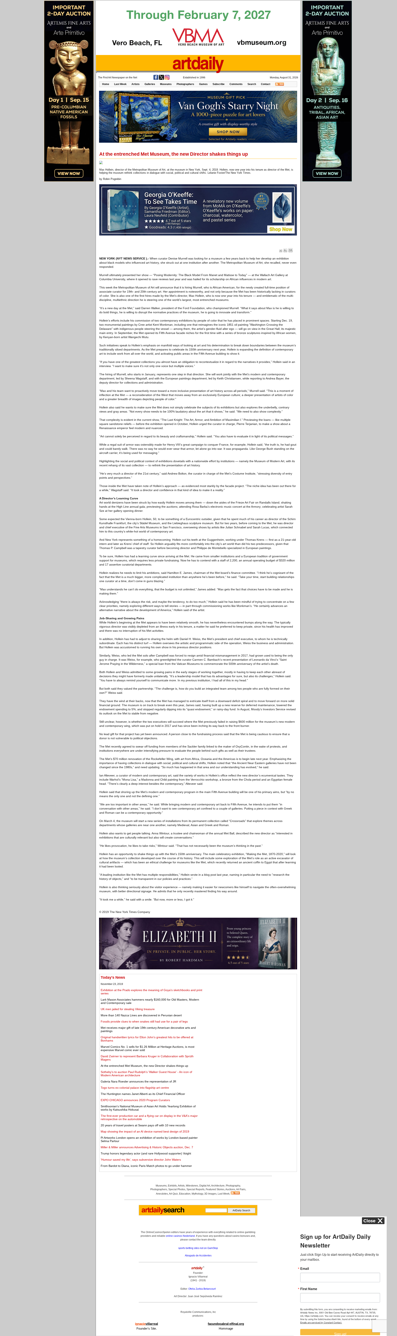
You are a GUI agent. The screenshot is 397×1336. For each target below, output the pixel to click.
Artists (136, 84)
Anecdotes (162, 1193)
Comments (236, 84)
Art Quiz (173, 1193)
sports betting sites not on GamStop (198, 1248)
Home (105, 84)
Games (203, 84)
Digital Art (204, 1185)
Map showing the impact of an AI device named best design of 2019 (145, 1131)
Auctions (230, 1189)
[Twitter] (161, 79)
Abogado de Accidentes (198, 1255)
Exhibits (172, 1185)
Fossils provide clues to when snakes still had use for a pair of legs (144, 1021)
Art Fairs (240, 1189)
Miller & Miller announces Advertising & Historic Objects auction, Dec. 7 (147, 1147)
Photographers (185, 84)
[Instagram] (167, 79)
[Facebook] (155, 79)
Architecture (218, 1185)
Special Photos (176, 1189)
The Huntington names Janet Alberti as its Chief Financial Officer (143, 1094)
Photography (233, 1185)
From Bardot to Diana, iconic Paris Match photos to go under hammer (146, 1165)
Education (184, 1193)
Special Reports (195, 1189)
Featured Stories (215, 1189)
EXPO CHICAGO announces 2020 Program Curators (135, 1100)
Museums (166, 84)
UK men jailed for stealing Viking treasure (128, 1009)
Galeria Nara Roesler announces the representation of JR (138, 1081)
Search (252, 84)
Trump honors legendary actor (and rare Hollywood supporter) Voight (146, 1153)
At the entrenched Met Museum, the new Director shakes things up (144, 1065)
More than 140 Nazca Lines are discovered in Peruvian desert (141, 1015)
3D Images (210, 1193)
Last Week (120, 84)
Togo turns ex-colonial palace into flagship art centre (135, 1087)
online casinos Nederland (180, 1235)
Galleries (150, 84)
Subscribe (219, 84)
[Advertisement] (250, 1004)
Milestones (192, 1185)
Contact (265, 84)
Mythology (197, 1193)
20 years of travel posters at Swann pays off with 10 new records (143, 1125)
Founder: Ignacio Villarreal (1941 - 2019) (198, 1276)
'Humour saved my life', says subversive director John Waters (141, 1159)
